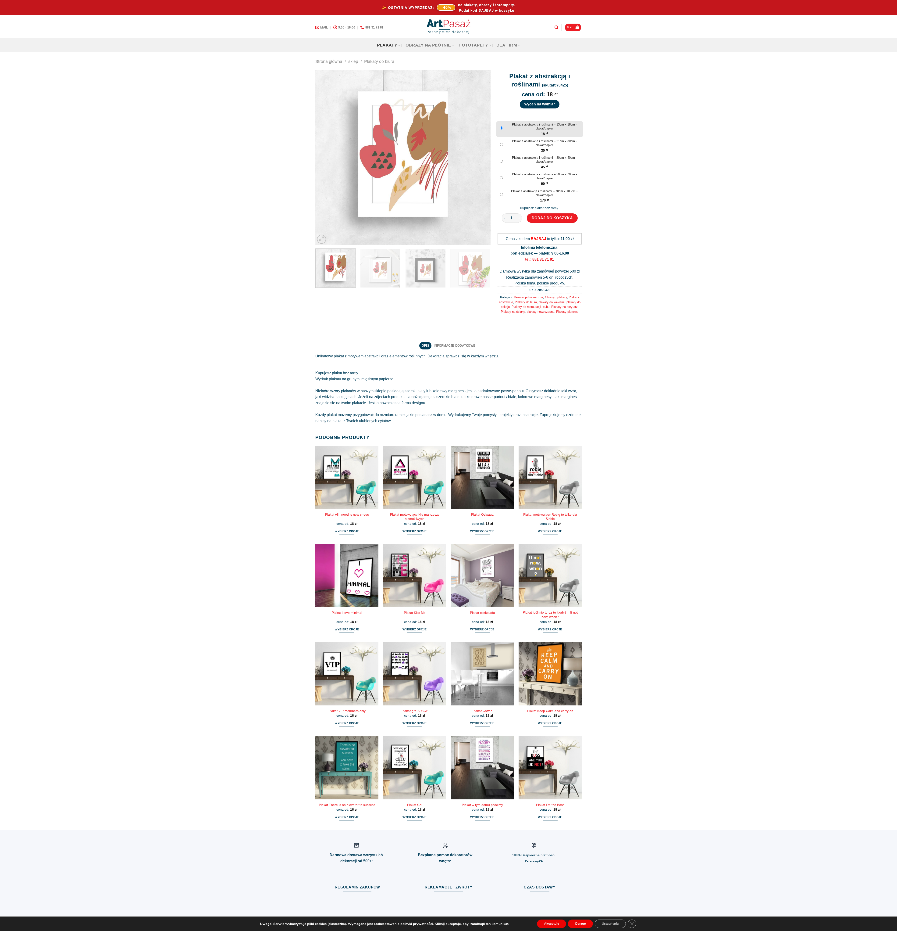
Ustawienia (610, 923)
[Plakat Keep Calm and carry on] (550, 673)
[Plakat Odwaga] (482, 477)
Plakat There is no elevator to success (347, 805)
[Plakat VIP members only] (346, 673)
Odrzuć (580, 923)
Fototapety (473, 45)
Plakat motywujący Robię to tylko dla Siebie (550, 517)
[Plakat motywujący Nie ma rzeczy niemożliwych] (414, 477)
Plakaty (387, 45)
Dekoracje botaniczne (528, 297)
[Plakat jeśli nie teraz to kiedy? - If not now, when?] (550, 575)
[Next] (481, 157)
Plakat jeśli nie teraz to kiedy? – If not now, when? (550, 615)
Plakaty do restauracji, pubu (530, 307)
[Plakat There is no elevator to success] (346, 767)
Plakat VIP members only (347, 711)
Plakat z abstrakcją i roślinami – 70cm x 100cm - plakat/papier (544, 193)
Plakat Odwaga (482, 514)
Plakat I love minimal (347, 613)
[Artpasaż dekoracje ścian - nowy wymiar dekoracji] (448, 26)
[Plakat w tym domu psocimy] (482, 767)
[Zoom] (321, 239)
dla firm (506, 45)
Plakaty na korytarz (564, 307)
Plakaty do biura (379, 61)
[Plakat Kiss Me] (414, 575)
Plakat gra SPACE (415, 711)
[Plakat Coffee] (482, 673)
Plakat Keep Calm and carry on (550, 711)
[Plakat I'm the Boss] (550, 767)
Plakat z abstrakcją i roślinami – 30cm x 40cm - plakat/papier (544, 159)
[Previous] (324, 157)
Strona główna (328, 61)
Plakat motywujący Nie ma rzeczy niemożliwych (414, 517)
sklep (353, 61)
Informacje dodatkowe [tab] (454, 345)
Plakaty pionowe (567, 311)
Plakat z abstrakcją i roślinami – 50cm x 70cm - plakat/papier (544, 176)
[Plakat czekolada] (482, 575)
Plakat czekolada (482, 613)
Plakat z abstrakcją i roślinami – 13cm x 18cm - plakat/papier (544, 126)
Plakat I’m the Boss (550, 805)
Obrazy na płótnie (428, 45)
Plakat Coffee (482, 711)
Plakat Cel (414, 805)
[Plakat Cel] (414, 767)
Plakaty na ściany (513, 311)
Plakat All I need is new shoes (347, 514)
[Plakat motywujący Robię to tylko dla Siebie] (550, 477)
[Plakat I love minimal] (346, 575)
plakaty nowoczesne (540, 311)
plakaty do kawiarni (552, 302)
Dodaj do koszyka (552, 218)
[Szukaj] (556, 27)
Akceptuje (551, 923)
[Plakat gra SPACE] (414, 673)
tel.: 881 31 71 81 (539, 259)
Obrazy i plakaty (556, 297)
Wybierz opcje (347, 531)
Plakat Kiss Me (415, 613)
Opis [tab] (425, 345)
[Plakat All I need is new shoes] (346, 477)
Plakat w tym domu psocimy (482, 805)
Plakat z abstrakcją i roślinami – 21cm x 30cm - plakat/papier (544, 143)
